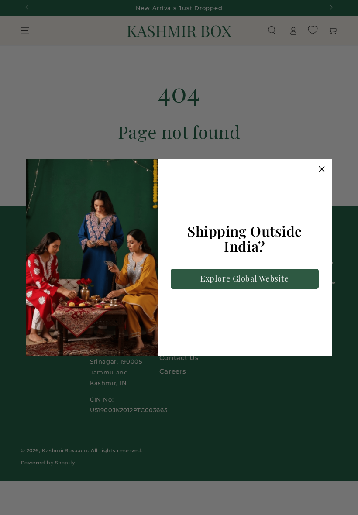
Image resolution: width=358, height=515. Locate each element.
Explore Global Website (244, 278)
